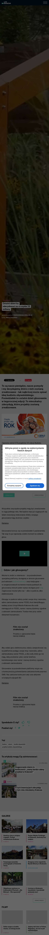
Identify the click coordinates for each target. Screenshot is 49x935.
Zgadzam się (35, 486)
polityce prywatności (35, 478)
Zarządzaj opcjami (14, 486)
